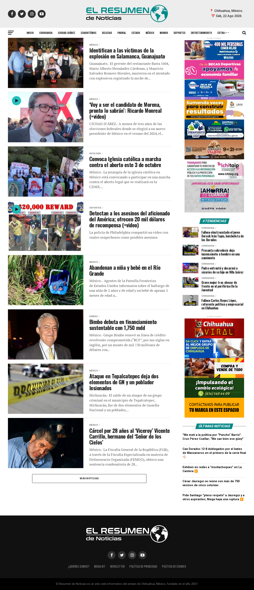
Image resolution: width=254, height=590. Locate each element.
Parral (121, 33)
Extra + (222, 33)
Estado (136, 33)
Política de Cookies (174, 566)
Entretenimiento (201, 33)
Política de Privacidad (143, 566)
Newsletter (117, 566)
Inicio (30, 33)
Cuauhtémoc (88, 33)
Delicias (107, 33)
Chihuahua (45, 33)
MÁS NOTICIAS (89, 478)
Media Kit (99, 566)
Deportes (179, 33)
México (150, 33)
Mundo (164, 33)
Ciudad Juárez (66, 33)
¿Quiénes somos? (78, 566)
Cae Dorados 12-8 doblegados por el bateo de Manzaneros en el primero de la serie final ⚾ (214, 453)
